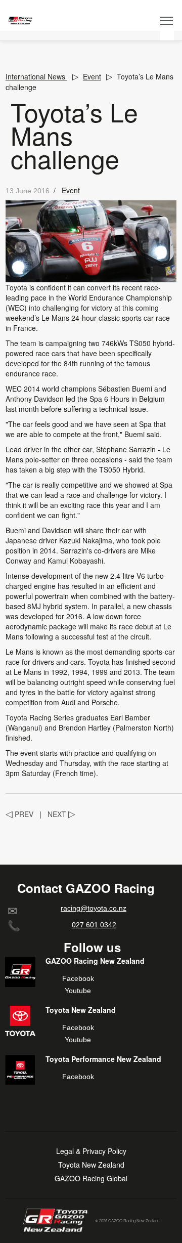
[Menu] (167, 20)
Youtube (78, 991)
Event (92, 76)
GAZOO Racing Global (91, 1178)
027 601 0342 (94, 925)
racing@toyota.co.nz (93, 908)
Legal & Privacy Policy (91, 1151)
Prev (19, 814)
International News (36, 76)
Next (61, 814)
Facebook (78, 978)
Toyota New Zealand (91, 1165)
